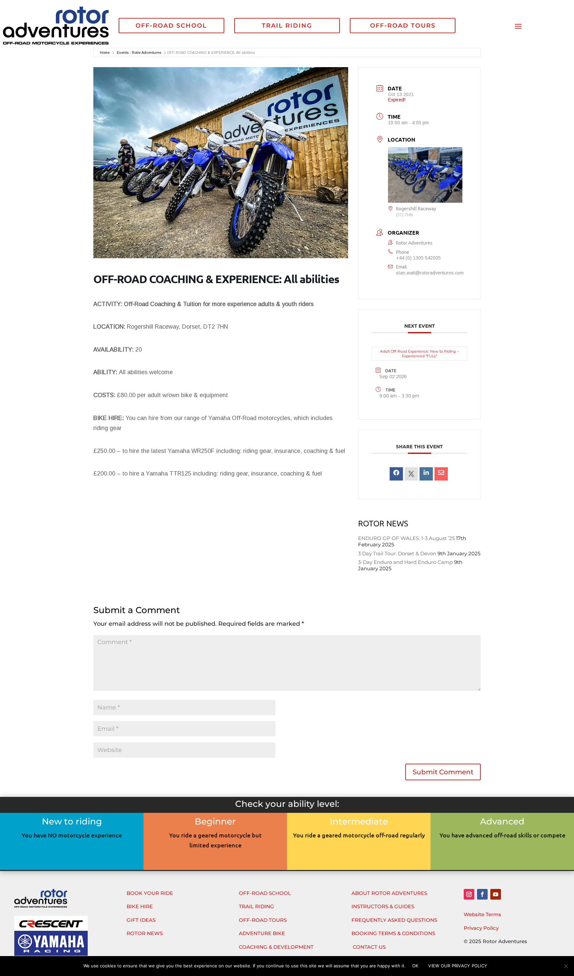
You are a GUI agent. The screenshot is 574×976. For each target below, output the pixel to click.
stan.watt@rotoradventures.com (430, 272)
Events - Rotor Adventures (139, 52)
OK (415, 965)
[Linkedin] (426, 474)
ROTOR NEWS (145, 933)
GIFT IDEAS (141, 920)
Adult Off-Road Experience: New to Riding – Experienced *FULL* (419, 353)
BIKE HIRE (140, 906)
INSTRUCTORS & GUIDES (382, 906)
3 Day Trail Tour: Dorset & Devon (397, 553)
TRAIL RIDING (287, 25)
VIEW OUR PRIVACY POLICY (457, 965)
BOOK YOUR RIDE (150, 893)
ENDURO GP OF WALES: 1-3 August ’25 (406, 538)
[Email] (441, 474)
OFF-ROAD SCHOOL (171, 25)
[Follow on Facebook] (482, 894)
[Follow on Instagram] (469, 894)
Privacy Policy (481, 928)
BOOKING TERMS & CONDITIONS (393, 933)
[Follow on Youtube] (495, 894)
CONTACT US (369, 947)
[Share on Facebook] (396, 474)
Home (105, 52)
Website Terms (482, 914)
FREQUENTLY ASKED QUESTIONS (394, 920)
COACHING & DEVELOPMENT (276, 947)
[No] (565, 966)
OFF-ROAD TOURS (402, 25)
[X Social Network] (411, 474)
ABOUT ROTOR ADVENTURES (389, 893)
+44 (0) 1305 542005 (418, 258)
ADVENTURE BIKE (262, 933)
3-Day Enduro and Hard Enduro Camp (405, 562)
